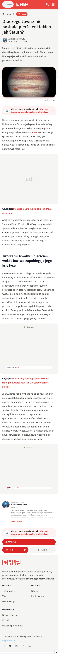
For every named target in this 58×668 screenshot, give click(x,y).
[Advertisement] (29, 347)
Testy (5, 596)
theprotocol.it (8, 640)
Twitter (9, 550)
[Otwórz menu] (53, 4)
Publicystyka (37, 596)
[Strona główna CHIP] (22, 4)
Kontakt (6, 620)
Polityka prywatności (13, 625)
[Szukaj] (47, 4)
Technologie (8, 591)
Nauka (23, 14)
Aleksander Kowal (16, 39)
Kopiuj (44, 550)
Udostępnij (10, 542)
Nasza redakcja (10, 615)
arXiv (34, 132)
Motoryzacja (8, 601)
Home (8, 14)
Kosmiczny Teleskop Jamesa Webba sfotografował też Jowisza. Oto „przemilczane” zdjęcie (25, 382)
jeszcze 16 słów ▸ (17, 521)
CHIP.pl (12, 636)
